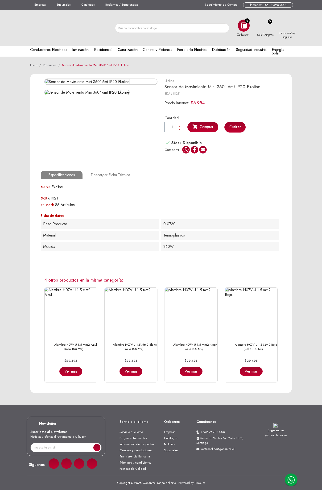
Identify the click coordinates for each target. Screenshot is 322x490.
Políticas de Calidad (133, 468)
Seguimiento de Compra (221, 4)
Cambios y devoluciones (136, 450)
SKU (167, 93)
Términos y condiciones (135, 462)
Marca (45, 187)
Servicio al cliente (131, 432)
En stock (47, 205)
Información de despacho (137, 444)
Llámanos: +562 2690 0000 (268, 5)
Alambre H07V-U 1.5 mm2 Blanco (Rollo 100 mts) (135, 346)
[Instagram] (66, 463)
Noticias (169, 444)
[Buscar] (224, 28)
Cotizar (235, 127)
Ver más (70, 371)
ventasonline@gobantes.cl (218, 449)
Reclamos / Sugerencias (121, 4)
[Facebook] (54, 463)
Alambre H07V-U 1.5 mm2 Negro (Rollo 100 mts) (195, 346)
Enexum (200, 483)
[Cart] (265, 25)
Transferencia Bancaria (135, 456)
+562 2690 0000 (213, 432)
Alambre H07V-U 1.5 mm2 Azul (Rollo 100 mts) (75, 346)
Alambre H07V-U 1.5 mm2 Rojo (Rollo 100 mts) (256, 346)
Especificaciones (61, 175)
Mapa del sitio (166, 483)
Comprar (202, 126)
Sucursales (63, 4)
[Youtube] (92, 463)
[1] (96, 447)
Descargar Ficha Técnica (110, 175)
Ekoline (169, 81)
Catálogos (88, 4)
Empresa (40, 4)
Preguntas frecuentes (133, 438)
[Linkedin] (79, 463)
